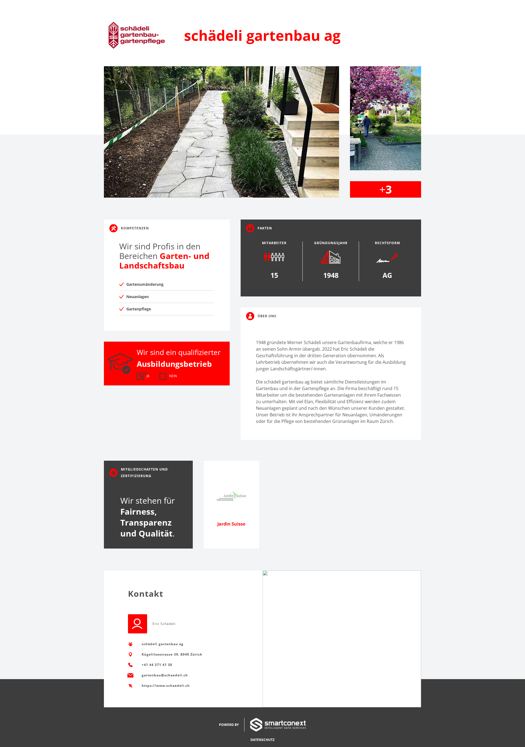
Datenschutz (262, 739)
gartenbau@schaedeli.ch (165, 675)
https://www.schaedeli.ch (166, 685)
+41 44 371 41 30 (157, 664)
